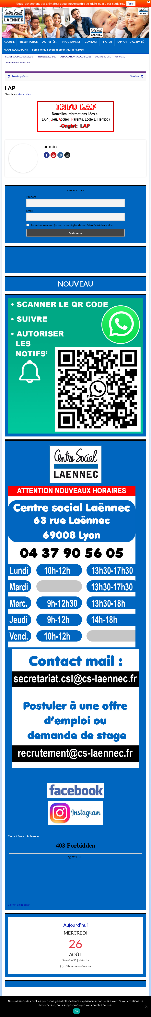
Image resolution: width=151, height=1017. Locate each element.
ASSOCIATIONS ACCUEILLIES (75, 56)
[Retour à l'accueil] (75, 22)
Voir (131, 3)
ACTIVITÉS (49, 41)
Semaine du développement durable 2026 (58, 49)
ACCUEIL (9, 41)
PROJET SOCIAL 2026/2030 (18, 56)
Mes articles (24, 94)
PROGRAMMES (71, 41)
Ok (76, 1011)
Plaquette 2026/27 (46, 56)
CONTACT (91, 41)
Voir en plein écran (19, 904)
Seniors (134, 76)
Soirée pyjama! (20, 76)
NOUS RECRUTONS (16, 49)
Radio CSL (120, 56)
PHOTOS (107, 41)
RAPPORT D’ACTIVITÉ (130, 41)
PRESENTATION (28, 41)
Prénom (31, 196)
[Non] (146, 1007)
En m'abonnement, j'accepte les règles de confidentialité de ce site (71, 225)
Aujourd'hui (75, 925)
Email (29, 210)
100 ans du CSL (103, 56)
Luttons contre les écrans (17, 62)
